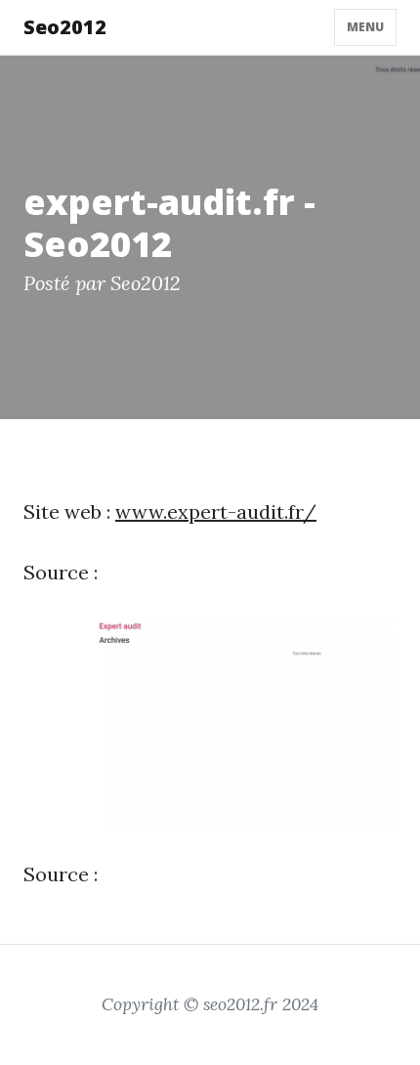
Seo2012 (64, 27)
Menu (365, 27)
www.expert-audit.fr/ (215, 511)
